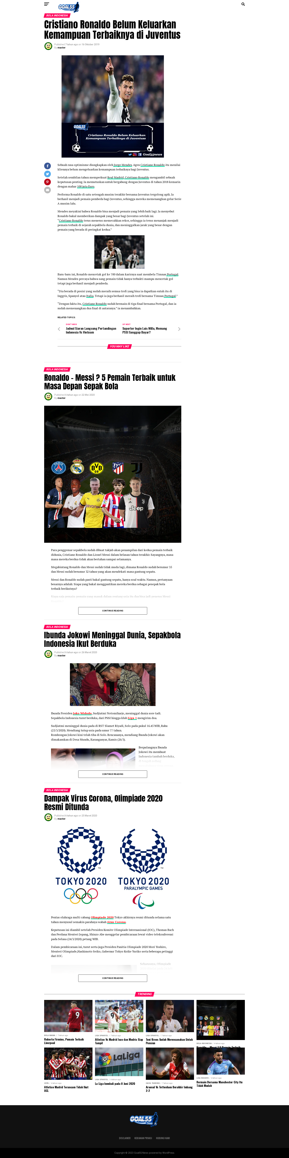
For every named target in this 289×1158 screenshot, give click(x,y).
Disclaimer (124, 1138)
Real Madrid (115, 177)
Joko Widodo (82, 713)
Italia (89, 296)
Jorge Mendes (122, 165)
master (62, 47)
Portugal (172, 274)
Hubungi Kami (163, 1138)
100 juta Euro (85, 186)
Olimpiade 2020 (102, 917)
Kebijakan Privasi (143, 1138)
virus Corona (116, 922)
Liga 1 (132, 718)
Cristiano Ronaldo (152, 165)
